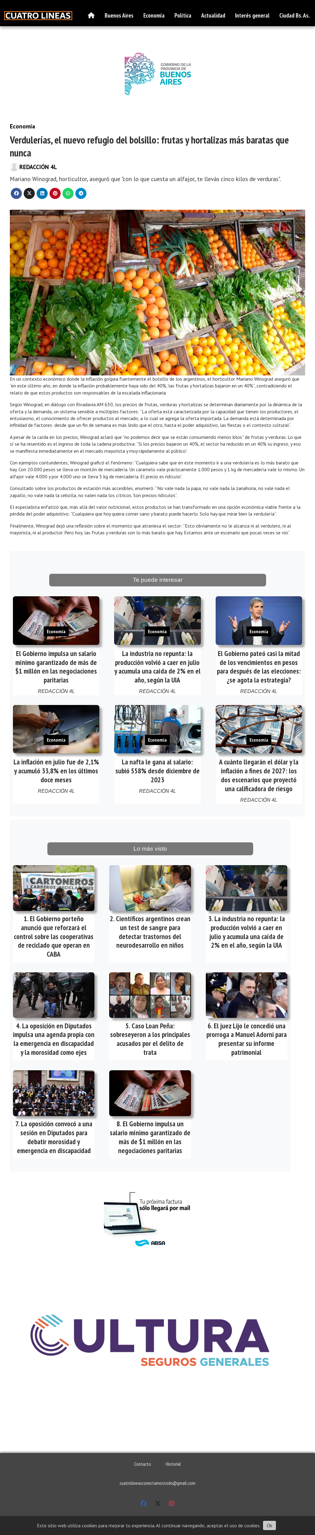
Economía (154, 15)
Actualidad (213, 15)
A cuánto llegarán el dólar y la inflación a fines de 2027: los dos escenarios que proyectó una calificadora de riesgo (258, 775)
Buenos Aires (119, 15)
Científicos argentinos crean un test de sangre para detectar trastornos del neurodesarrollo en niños (153, 932)
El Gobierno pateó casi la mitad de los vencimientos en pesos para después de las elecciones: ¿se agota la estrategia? (259, 666)
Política (182, 15)
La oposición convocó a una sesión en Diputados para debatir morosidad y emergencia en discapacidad (54, 1137)
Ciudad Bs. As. (294, 15)
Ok (269, 1525)
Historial (173, 1464)
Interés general (252, 15)
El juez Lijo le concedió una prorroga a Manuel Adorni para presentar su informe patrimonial (246, 1039)
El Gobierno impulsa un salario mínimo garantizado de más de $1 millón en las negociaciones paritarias (56, 666)
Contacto (142, 1464)
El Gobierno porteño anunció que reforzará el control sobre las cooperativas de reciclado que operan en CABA (54, 936)
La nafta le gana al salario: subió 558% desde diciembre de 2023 (157, 770)
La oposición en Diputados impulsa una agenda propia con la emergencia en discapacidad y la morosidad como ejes (53, 1039)
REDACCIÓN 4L (38, 167)
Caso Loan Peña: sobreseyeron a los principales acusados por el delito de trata (150, 1039)
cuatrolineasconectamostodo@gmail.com (157, 1483)
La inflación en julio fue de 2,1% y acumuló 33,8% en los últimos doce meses (56, 770)
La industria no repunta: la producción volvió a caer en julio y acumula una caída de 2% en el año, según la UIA (157, 666)
